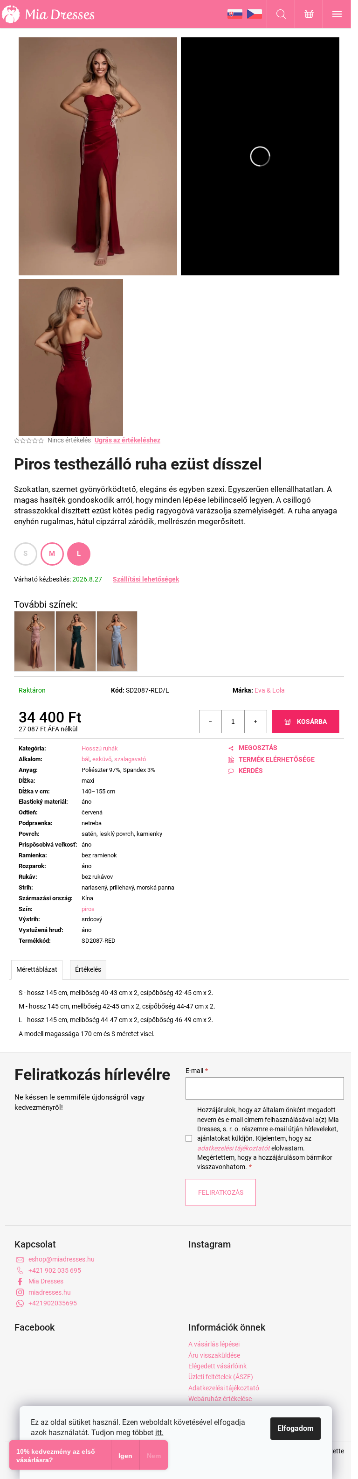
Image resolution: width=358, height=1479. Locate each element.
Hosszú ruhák (100, 748)
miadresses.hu (49, 1292)
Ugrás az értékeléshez (127, 440)
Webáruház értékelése (220, 1398)
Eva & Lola (270, 690)
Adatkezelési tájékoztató (223, 1388)
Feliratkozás (220, 1192)
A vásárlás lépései (214, 1344)
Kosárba (312, 721)
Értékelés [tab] (88, 969)
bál (86, 759)
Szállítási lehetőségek (146, 579)
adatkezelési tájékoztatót (233, 1148)
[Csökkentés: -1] (211, 721)
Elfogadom (295, 1428)
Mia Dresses (45, 1281)
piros (88, 908)
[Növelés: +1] (255, 721)
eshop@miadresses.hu (61, 1259)
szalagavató (130, 759)
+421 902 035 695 (54, 1270)
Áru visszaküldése (214, 1355)
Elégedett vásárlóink (217, 1366)
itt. (159, 1432)
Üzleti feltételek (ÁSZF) (220, 1377)
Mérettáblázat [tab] (36, 969)
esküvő (101, 759)
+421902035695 (52, 1303)
